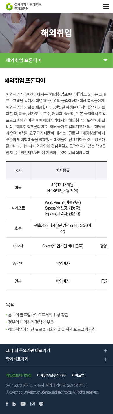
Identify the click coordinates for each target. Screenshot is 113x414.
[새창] (7, 404)
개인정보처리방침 (18, 375)
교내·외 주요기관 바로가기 (28, 350)
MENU (106, 6)
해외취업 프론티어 (24, 60)
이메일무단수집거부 (51, 375)
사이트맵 (78, 375)
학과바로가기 (17, 359)
